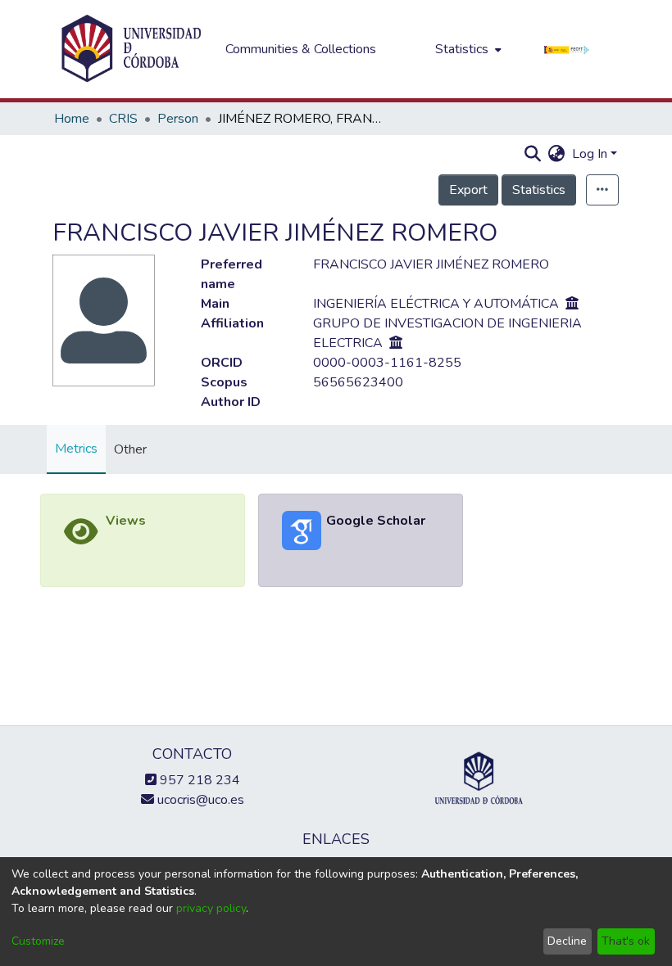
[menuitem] (467, 49)
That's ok (626, 941)
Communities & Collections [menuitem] (300, 49)
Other (130, 449)
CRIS (123, 119)
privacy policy (211, 908)
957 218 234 (198, 780)
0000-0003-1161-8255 (387, 363)
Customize (38, 941)
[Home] (131, 49)
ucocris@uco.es (199, 800)
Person (177, 119)
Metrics (76, 449)
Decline (567, 941)
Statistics (538, 190)
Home (71, 119)
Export (468, 190)
